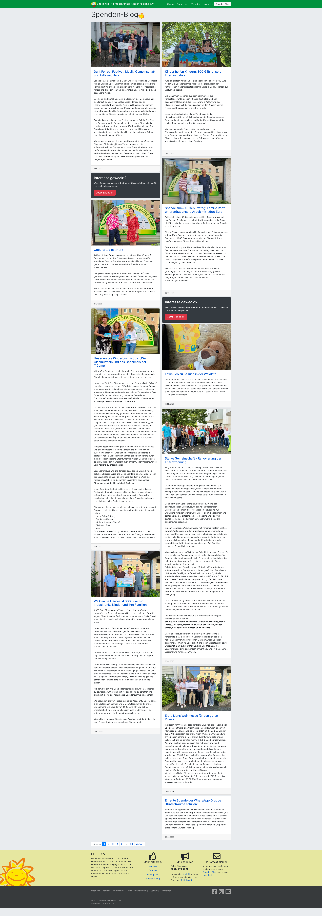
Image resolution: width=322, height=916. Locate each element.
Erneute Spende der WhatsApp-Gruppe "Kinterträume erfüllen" (193, 802)
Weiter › (139, 844)
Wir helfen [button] (196, 4)
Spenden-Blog (222, 4)
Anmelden (166, 890)
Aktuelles (208, 4)
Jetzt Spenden (104, 192)
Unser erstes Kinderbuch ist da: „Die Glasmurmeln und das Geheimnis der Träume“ (120, 361)
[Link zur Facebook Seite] (214, 893)
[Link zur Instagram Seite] (221, 893)
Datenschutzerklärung (137, 890)
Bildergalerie (153, 874)
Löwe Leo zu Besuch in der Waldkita (190, 374)
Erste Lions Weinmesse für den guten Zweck (191, 717)
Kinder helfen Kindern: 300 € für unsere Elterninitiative (193, 73)
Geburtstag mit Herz (108, 250)
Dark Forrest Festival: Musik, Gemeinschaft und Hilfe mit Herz (124, 73)
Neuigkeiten (208, 875)
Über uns (153, 870)
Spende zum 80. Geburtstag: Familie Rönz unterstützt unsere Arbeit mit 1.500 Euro (195, 210)
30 (131, 844)
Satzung (155, 890)
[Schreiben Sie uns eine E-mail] (228, 893)
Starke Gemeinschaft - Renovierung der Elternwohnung (193, 460)
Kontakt (171, 4)
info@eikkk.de (186, 880)
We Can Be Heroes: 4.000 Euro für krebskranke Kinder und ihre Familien (120, 603)
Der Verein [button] (182, 4)
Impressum (118, 890)
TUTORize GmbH (107, 903)
